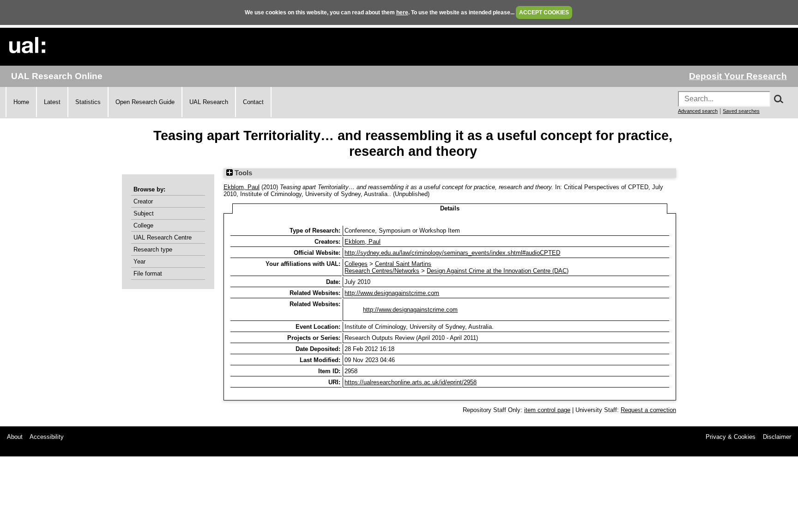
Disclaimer (777, 436)
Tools (242, 173)
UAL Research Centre (162, 237)
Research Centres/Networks (382, 270)
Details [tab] (449, 208)
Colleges (356, 263)
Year (139, 261)
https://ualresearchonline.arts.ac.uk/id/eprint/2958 (411, 382)
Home (21, 101)
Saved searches (741, 111)
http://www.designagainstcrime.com (392, 292)
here (402, 12)
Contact (253, 101)
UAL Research (208, 101)
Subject (143, 213)
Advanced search (698, 111)
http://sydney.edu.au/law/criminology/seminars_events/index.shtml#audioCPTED (452, 252)
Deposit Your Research (738, 76)
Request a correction (648, 409)
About (15, 436)
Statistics (88, 101)
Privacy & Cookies (731, 436)
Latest (52, 101)
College (143, 225)
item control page (547, 409)
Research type (152, 249)
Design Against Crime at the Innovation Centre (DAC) (497, 270)
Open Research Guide (145, 101)
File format (147, 273)
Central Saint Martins (403, 263)
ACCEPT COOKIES (544, 12)
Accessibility (47, 436)
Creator (143, 201)
